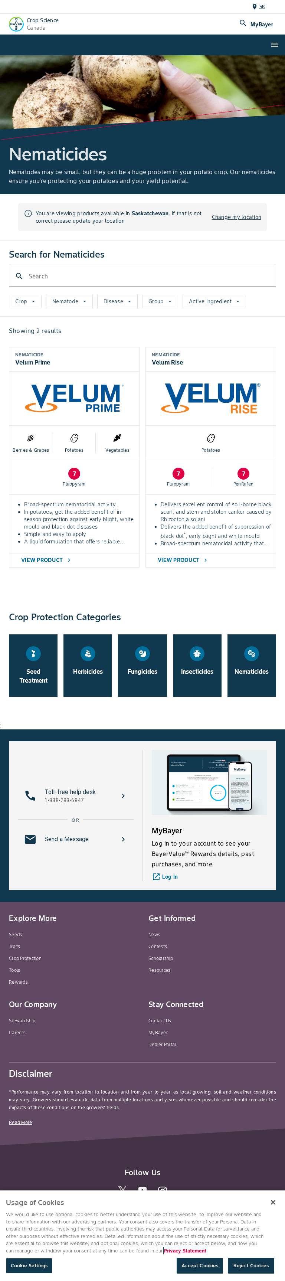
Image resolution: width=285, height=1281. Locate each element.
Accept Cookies (200, 1265)
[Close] (273, 1202)
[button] (76, 795)
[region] (142, 1235)
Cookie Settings (29, 1265)
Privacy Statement (185, 1251)
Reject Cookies (251, 1265)
